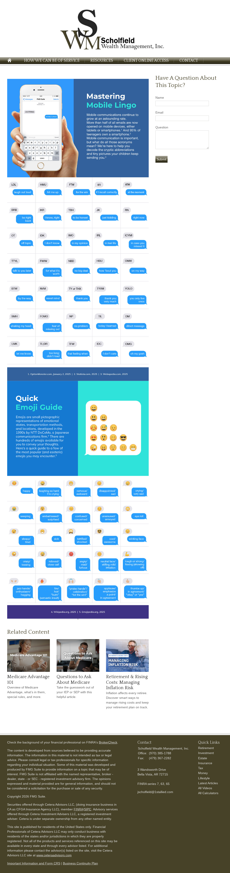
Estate (202, 758)
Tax (200, 768)
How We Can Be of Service (52, 60)
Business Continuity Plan (80, 863)
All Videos (205, 788)
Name (159, 97)
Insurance (205, 763)
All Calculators (208, 793)
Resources (101, 60)
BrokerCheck (108, 742)
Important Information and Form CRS (33, 863)
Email (159, 112)
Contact (188, 60)
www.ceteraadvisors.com (54, 855)
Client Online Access (146, 60)
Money (203, 773)
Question (161, 127)
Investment (206, 753)
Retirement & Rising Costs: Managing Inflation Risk (127, 682)
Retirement (206, 748)
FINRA (78, 809)
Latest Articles (208, 783)
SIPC (87, 809)
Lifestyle (204, 778)
